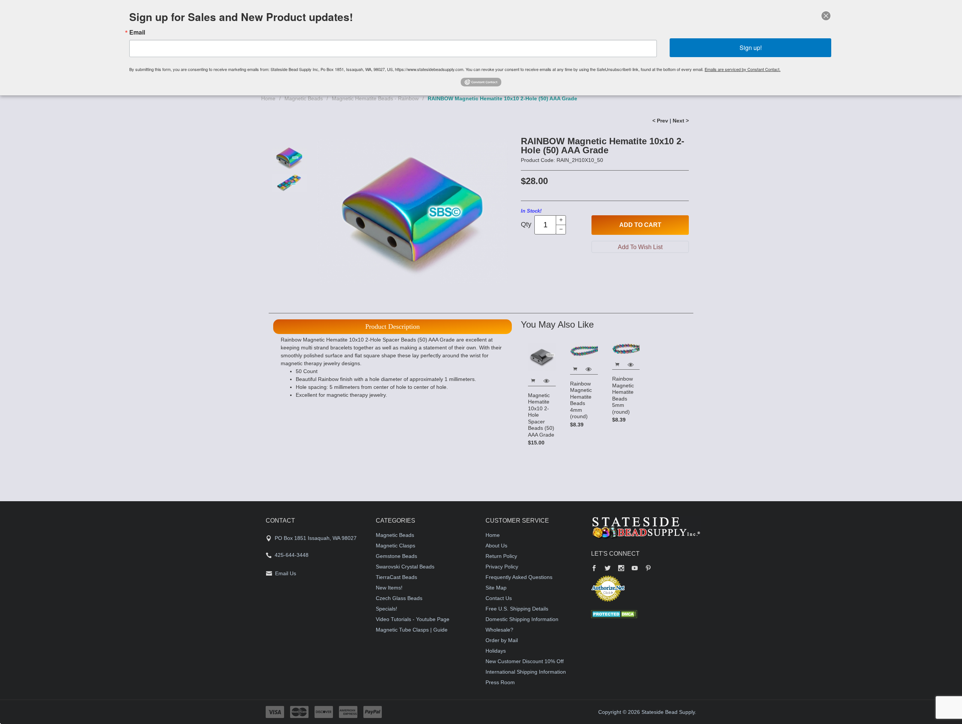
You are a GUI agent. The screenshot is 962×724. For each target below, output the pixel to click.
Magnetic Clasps (395, 546)
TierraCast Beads (396, 577)
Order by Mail (502, 640)
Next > (681, 121)
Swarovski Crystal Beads (405, 567)
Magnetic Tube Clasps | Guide (412, 630)
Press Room (500, 682)
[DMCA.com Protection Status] (614, 614)
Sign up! (751, 47)
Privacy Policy (502, 567)
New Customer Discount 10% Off (525, 661)
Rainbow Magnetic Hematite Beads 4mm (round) (581, 400)
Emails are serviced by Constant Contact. (742, 69)
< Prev (660, 121)
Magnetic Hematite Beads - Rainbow (375, 98)
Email (137, 32)
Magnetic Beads (303, 98)
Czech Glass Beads (399, 598)
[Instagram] (621, 569)
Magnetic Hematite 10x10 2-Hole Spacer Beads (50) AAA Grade (541, 415)
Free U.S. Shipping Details (517, 609)
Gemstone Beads (396, 556)
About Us (496, 546)
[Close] (825, 15)
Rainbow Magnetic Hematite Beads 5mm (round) (623, 395)
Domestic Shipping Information (522, 619)
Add (640, 225)
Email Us (285, 573)
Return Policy (501, 556)
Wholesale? (499, 630)
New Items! (389, 588)
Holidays (496, 651)
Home (268, 98)
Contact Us (499, 598)
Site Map (496, 588)
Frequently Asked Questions (519, 577)
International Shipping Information (526, 672)
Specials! (386, 609)
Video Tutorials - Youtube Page (412, 619)
